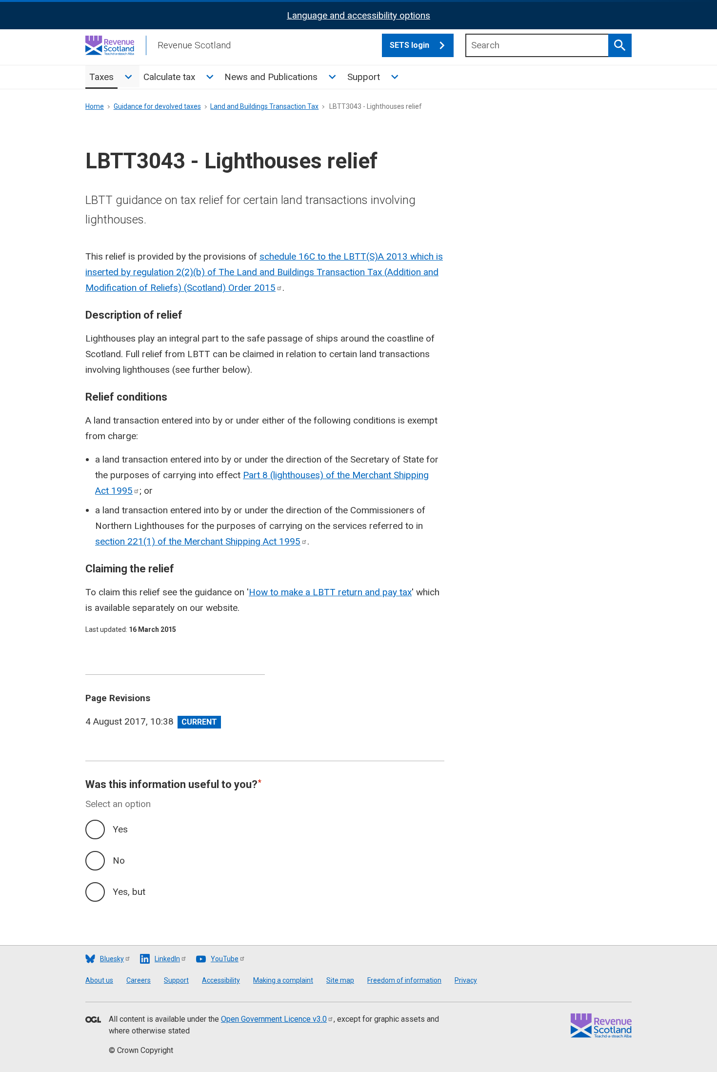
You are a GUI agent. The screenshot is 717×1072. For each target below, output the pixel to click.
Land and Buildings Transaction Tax (264, 106)
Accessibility (221, 980)
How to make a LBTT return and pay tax (330, 592)
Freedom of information (404, 980)
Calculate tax (169, 76)
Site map (340, 980)
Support (363, 76)
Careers (138, 980)
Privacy (466, 980)
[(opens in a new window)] (93, 1020)
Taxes (101, 76)
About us (99, 980)
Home (94, 106)
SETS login (409, 45)
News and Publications (271, 76)
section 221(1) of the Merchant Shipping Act (197, 541)
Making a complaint (283, 980)
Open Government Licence (274, 1019)
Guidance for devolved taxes (157, 106)
